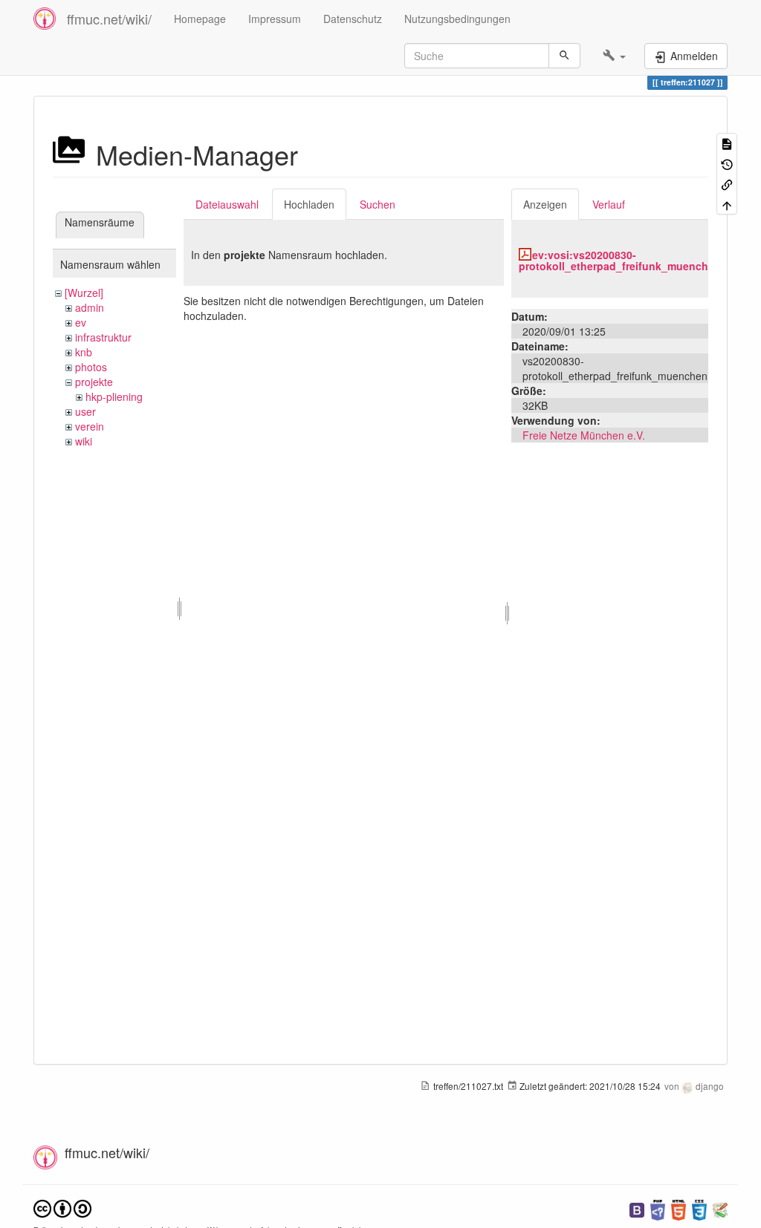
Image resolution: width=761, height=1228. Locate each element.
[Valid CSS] (699, 1208)
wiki (83, 441)
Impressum (274, 18)
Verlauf (608, 204)
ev (80, 322)
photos (91, 366)
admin (89, 307)
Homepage (200, 18)
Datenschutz (352, 18)
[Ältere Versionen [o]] (726, 163)
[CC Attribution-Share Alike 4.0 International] (62, 1207)
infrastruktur (103, 337)
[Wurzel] (84, 292)
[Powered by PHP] (657, 1208)
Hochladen (309, 204)
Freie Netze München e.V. (583, 435)
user (85, 411)
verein (89, 426)
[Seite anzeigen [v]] (726, 143)
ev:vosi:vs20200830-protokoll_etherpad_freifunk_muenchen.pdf (630, 260)
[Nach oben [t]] (726, 204)
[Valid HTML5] (678, 1208)
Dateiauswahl (227, 204)
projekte (94, 381)
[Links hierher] (726, 183)
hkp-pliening (114, 396)
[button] (614, 55)
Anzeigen (545, 204)
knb (83, 351)
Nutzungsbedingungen (457, 18)
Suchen (377, 204)
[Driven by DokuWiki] (720, 1208)
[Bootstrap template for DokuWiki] (636, 1208)
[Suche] (564, 55)
